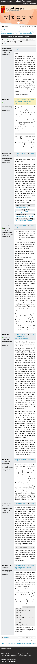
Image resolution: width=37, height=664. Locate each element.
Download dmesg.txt (21, 207)
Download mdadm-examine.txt (24, 216)
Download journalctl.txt (22, 212)
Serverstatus (27, 655)
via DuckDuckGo (31, 26)
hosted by (4, 1)
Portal (6, 16)
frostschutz (5, 100)
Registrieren (33, 3)
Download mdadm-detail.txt (23, 221)
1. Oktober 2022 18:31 (21, 503)
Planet (30, 16)
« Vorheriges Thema (17, 641)
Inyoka (9, 648)
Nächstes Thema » (30, 641)
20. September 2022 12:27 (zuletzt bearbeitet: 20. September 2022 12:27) (23, 336)
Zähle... (9, 54)
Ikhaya (24, 16)
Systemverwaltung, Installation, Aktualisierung (18, 32)
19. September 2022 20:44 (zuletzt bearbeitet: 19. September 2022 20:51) (23, 101)
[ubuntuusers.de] (13, 10)
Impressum (20, 655)
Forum (13, 16)
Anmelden (25, 3)
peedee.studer (6, 48)
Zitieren (32, 48)
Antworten (6, 44)
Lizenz (2, 655)
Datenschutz (13, 655)
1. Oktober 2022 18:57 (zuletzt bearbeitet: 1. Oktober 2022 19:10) (23, 567)
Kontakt (7, 655)
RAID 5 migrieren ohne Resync (23, 33)
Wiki (18, 16)
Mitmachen (18, 20)
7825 (8, 110)
